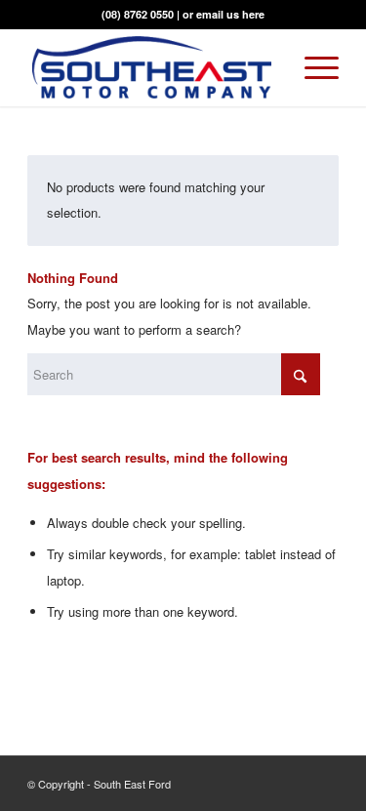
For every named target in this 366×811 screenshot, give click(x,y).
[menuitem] (312, 67)
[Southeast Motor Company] (151, 67)
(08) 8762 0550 (138, 14)
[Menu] (312, 67)
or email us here (223, 14)
